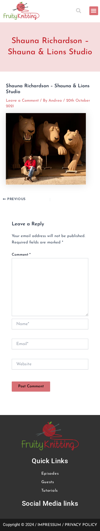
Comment (21, 255)
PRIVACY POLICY (81, 525)
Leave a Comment (22, 101)
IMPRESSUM (49, 525)
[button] (79, 10)
